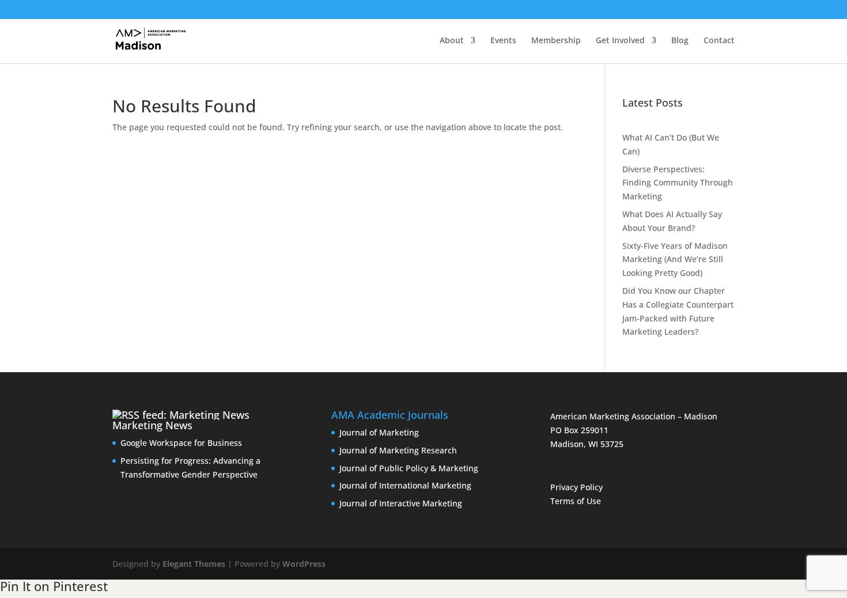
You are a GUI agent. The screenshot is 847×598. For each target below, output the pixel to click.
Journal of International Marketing (405, 485)
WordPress (304, 563)
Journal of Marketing (379, 432)
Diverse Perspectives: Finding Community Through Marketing (677, 183)
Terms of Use (575, 500)
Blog (680, 41)
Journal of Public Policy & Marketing (408, 468)
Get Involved (620, 41)
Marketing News (152, 425)
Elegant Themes (193, 563)
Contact (719, 41)
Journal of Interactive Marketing (400, 503)
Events (503, 41)
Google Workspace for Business (181, 442)
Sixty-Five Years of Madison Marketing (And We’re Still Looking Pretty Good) (675, 259)
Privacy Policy (576, 487)
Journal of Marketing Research (398, 450)
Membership (556, 41)
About (452, 41)
